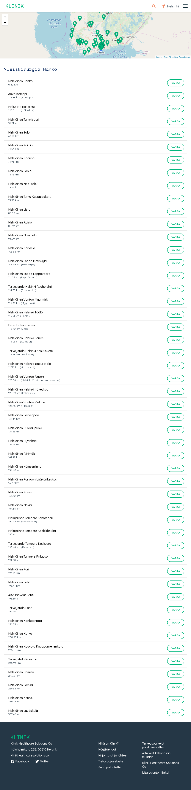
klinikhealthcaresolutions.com (31, 755)
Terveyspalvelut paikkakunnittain (153, 745)
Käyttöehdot (107, 749)
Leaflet (159, 56)
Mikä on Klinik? (108, 743)
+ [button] (5, 17)
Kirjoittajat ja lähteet (113, 755)
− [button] (5, 22)
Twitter (44, 761)
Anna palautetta (109, 767)
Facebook (22, 761)
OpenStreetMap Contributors (177, 56)
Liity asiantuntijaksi (155, 772)
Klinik (15, 6)
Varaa (175, 83)
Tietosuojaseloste (110, 761)
